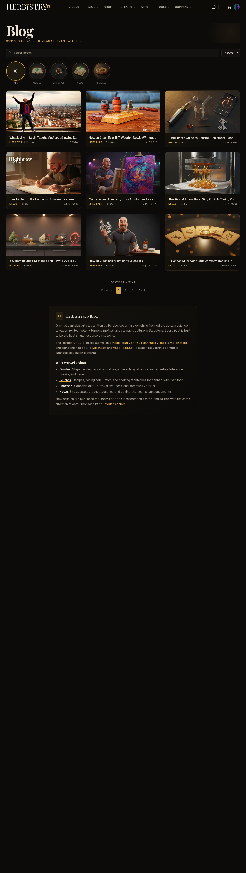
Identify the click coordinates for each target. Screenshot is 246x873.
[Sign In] (237, 7)
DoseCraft (99, 348)
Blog (92, 6)
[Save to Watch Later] (75, 95)
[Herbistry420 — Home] (28, 7)
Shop (108, 6)
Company (181, 6)
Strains (126, 6)
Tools (161, 6)
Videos (74, 6)
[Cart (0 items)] (229, 6)
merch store (178, 343)
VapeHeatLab (123, 348)
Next (142, 290)
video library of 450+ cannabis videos (139, 343)
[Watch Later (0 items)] (213, 6)
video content (115, 404)
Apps (144, 6)
